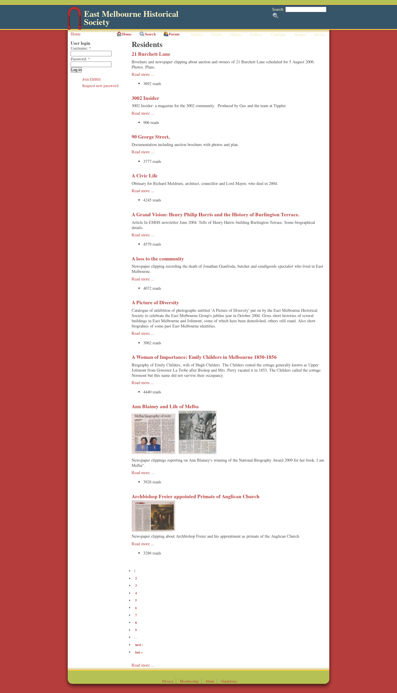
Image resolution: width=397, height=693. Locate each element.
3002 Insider (145, 98)
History (236, 34)
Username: (81, 48)
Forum (174, 34)
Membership (189, 681)
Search (150, 34)
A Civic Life (145, 175)
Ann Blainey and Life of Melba (165, 406)
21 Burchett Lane (151, 53)
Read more (141, 74)
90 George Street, (151, 136)
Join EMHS (91, 79)
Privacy (168, 681)
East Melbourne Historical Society (131, 18)
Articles (196, 34)
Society (319, 34)
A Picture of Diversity (155, 302)
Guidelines (229, 681)
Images (300, 34)
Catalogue (278, 34)
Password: (80, 59)
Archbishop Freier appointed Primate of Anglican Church (196, 496)
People (216, 34)
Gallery (256, 34)
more (146, 665)
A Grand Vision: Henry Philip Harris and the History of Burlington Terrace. (215, 214)
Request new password (100, 85)
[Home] (74, 28)
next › (139, 644)
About (209, 681)
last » (139, 651)
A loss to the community (158, 258)
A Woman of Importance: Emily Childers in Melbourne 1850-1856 (204, 357)
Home (76, 34)
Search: (278, 9)
